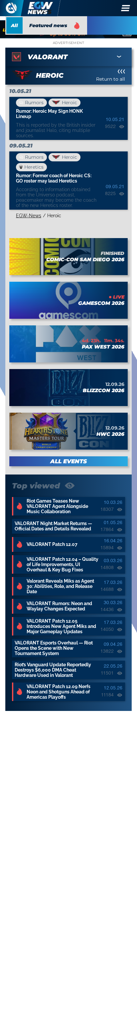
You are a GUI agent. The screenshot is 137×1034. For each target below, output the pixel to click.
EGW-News (28, 215)
